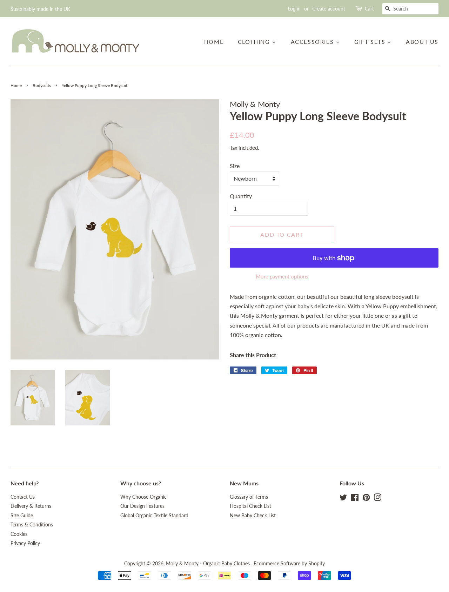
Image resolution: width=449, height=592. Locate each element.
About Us (422, 41)
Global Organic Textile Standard (154, 515)
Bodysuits (42, 85)
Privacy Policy (25, 543)
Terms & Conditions (32, 524)
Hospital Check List (250, 506)
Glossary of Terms (249, 497)
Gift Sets (370, 41)
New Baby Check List (253, 515)
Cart (369, 9)
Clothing (255, 41)
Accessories (313, 41)
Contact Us (23, 497)
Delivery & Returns (31, 506)
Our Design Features (142, 506)
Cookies (19, 534)
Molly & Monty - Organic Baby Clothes (208, 563)
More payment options (282, 276)
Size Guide (22, 515)
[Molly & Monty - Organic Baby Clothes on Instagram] (377, 499)
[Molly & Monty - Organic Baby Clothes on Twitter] (343, 499)
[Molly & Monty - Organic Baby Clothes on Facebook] (355, 499)
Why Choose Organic (143, 497)
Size (235, 165)
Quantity (241, 196)
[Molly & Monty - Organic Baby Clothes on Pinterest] (366, 499)
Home (213, 41)
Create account (328, 9)
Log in (294, 9)
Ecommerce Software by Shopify (289, 563)
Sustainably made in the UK (40, 9)
